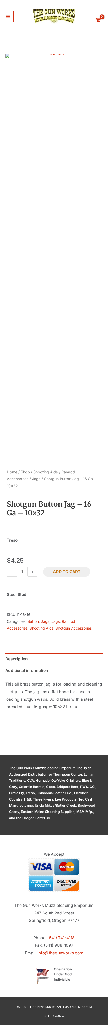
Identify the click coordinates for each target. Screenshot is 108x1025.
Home (12, 472)
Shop (25, 472)
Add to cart (66, 571)
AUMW (59, 1016)
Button (33, 621)
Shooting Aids (45, 472)
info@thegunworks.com (60, 952)
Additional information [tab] (26, 670)
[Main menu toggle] (8, 16)
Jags (36, 479)
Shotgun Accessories (74, 628)
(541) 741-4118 (61, 937)
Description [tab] (16, 658)
